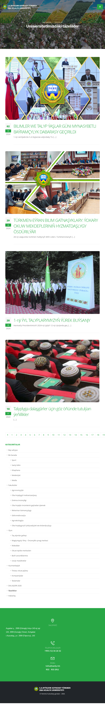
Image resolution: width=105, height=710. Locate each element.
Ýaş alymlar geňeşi (19, 535)
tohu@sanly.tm (53, 666)
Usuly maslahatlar (19, 561)
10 (53, 435)
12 (64, 435)
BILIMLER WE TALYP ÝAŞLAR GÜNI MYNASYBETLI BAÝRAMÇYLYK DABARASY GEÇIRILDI (55, 129)
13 (70, 435)
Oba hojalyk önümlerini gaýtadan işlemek (28, 505)
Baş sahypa (47, 22)
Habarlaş (12, 596)
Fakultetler (12, 485)
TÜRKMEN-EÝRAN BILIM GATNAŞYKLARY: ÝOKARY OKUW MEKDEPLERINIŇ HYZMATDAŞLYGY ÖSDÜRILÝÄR (56, 225)
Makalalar (16, 545)
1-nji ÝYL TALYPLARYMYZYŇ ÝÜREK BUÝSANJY (52, 320)
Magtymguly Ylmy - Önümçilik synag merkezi (30, 540)
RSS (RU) (55, 669)
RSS (47, 669)
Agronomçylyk (18, 490)
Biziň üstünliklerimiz (20, 556)
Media (14, 480)
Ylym (10, 530)
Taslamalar (16, 581)
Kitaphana (16, 470)
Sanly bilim (16, 465)
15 (81, 435)
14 (76, 435)
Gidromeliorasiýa (19, 515)
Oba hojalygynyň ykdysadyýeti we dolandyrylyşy (31, 525)
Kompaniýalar (17, 576)
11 (59, 435)
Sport (14, 460)
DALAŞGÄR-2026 (14, 586)
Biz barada (12, 455)
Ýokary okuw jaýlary (20, 571)
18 (98, 435)
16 (87, 435)
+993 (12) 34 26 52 (53, 651)
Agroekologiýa (17, 520)
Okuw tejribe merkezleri (21, 550)
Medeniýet (16, 475)
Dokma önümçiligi (19, 500)
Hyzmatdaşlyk (14, 565)
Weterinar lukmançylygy (21, 510)
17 (92, 435)
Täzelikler (12, 591)
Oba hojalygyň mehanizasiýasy (24, 495)
